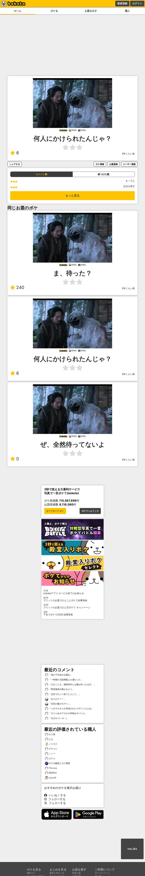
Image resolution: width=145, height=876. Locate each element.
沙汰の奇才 (129, 186)
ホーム (17, 10)
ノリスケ (53, 744)
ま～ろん (130, 180)
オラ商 (52, 734)
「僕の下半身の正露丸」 (60, 674)
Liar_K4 (52, 777)
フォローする (56, 799)
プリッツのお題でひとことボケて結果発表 (65, 599)
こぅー (52, 753)
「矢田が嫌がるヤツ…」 (60, 703)
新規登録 (122, 3)
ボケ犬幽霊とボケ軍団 (59, 763)
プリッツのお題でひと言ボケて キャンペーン (67, 606)
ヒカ (51, 739)
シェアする (14, 164)
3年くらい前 (128, 153)
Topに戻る (132, 849)
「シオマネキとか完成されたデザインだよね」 (70, 708)
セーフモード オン (55, 511)
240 (20, 287)
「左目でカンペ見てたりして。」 (64, 694)
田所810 (53, 772)
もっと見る (72, 195)
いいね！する (56, 795)
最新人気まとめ (57, 873)
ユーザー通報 (129, 164)
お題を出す (91, 10)
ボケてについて (102, 873)
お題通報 (113, 164)
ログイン (137, 3)
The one (53, 768)
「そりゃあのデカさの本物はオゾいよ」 (67, 713)
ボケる (54, 10)
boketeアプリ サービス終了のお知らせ (64, 592)
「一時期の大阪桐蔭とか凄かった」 (65, 679)
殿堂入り (31, 873)
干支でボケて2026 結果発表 (58, 613)
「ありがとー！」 (57, 699)
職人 (127, 10)
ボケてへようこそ (90, 511)
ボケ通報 (100, 164)
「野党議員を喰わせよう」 (61, 689)
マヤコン (53, 748)
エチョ (52, 758)
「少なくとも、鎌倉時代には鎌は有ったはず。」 (71, 684)
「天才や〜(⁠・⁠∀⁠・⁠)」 (58, 718)
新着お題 (76, 873)
